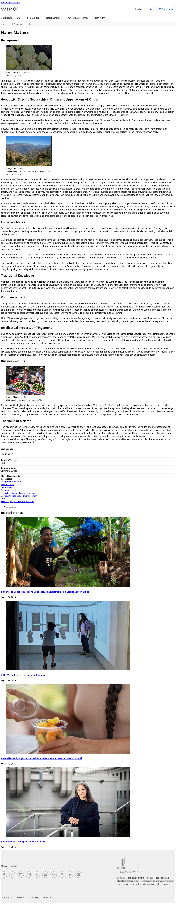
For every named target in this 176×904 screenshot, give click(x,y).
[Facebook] (7, 507)
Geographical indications (12, 481)
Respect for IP (7, 484)
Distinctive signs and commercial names (19, 493)
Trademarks (6, 487)
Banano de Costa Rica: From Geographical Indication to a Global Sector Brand (45, 591)
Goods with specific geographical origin (19, 495)
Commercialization (9, 490)
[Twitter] (10, 507)
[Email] (15, 507)
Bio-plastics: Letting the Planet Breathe (23, 841)
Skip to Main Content (10, 2)
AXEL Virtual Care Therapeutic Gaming (23, 675)
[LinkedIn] (12, 507)
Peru (3, 498)
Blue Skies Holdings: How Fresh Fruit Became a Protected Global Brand (41, 758)
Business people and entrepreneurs (17, 501)
